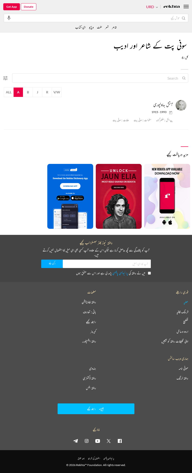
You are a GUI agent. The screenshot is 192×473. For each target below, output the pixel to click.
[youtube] (97, 441)
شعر (107, 27)
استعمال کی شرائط (94, 458)
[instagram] (86, 441)
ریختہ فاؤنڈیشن (89, 302)
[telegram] (75, 441)
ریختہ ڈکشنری (89, 378)
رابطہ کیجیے (91, 322)
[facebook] (119, 441)
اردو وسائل (182, 331)
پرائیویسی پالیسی (120, 273)
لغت (99, 27)
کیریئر (93, 331)
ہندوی (92, 368)
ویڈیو (91, 27)
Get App (11, 6)
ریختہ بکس (91, 388)
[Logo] (171, 7)
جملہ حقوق (81, 458)
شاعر (114, 27)
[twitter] (108, 441)
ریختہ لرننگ (182, 378)
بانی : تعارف (89, 312)
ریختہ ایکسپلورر (89, 341)
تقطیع (185, 322)
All (8, 92)
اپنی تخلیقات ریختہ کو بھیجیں (174, 341)
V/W (56, 92)
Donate (28, 6)
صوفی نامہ (183, 368)
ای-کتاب (80, 27)
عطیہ (186, 302)
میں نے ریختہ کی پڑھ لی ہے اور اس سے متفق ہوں (110, 273)
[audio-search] (9, 17)
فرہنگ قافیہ (182, 312)
